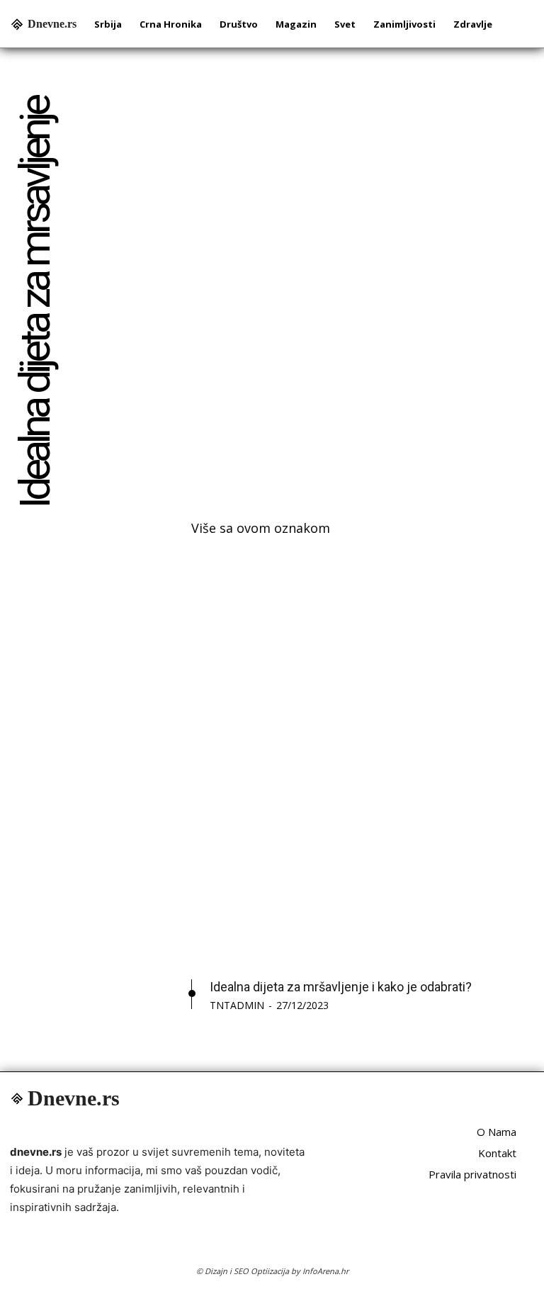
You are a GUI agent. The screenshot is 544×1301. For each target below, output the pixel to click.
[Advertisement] (362, 289)
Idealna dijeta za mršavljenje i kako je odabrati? (341, 986)
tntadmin (237, 1005)
